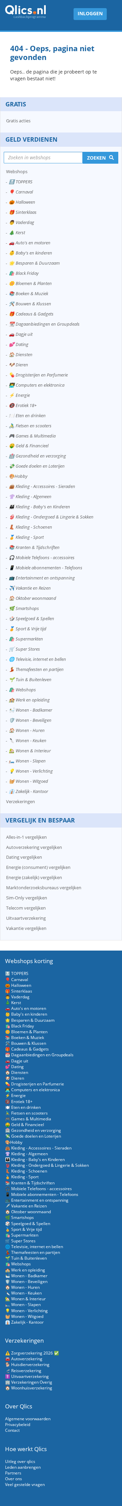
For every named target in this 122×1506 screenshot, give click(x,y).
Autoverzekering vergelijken (34, 847)
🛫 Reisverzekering (23, 1370)
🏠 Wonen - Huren (27, 730)
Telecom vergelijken (26, 908)
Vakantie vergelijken (26, 928)
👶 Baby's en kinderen (30, 253)
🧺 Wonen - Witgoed (28, 781)
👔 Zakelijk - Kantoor (28, 791)
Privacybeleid (17, 1424)
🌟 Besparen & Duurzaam (34, 263)
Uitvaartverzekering (26, 918)
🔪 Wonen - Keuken (27, 740)
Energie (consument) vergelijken (38, 867)
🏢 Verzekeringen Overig (28, 1382)
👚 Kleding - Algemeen (30, 496)
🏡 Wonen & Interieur (30, 751)
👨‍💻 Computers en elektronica (36, 385)
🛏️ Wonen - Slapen (27, 761)
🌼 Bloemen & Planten (30, 283)
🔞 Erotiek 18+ (23, 405)
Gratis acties (18, 121)
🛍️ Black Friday (24, 273)
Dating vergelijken (24, 857)
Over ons (13, 1479)
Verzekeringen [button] (20, 801)
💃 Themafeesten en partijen (36, 669)
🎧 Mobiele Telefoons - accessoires (42, 557)
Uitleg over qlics (20, 1461)
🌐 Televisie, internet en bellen (37, 659)
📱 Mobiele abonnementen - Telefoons (45, 568)
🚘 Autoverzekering (23, 1359)
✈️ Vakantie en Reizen (30, 588)
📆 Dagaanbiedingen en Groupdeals (44, 324)
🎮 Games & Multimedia (32, 436)
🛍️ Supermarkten (26, 639)
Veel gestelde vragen (25, 1484)
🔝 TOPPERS (21, 182)
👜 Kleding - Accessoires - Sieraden (42, 486)
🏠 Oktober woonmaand (32, 598)
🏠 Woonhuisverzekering (28, 1388)
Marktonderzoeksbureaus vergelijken (43, 887)
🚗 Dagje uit (21, 334)
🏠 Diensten (21, 354)
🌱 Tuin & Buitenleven (30, 679)
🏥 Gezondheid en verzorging (37, 456)
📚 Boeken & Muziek (28, 293)
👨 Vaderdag (21, 222)
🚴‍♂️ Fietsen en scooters (30, 426)
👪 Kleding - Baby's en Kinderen (39, 507)
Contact (12, 1430)
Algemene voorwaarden (27, 1419)
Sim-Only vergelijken (26, 898)
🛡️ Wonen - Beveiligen (30, 720)
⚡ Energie (19, 395)
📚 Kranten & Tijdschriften (34, 547)
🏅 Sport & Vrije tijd (27, 629)
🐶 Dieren (18, 365)
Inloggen (90, 13)
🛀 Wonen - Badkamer (30, 710)
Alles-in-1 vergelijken (26, 837)
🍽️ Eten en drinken (27, 415)
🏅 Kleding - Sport (26, 537)
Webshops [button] (16, 171)
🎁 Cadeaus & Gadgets (31, 314)
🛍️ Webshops (22, 690)
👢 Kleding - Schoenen (30, 527)
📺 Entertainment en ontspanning (42, 578)
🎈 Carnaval (21, 192)
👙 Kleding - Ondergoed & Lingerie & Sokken (51, 517)
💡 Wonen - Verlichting (31, 771)
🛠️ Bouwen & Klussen (30, 304)
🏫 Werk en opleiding (29, 700)
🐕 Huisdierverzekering (27, 1364)
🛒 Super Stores (24, 649)
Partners (13, 1473)
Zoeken (96, 158)
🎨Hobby (18, 476)
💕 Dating (18, 344)
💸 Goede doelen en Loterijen (37, 466)
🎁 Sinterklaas (23, 212)
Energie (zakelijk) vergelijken (34, 877)
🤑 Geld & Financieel (28, 446)
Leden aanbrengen (23, 1467)
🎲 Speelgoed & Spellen (31, 618)
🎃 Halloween (22, 202)
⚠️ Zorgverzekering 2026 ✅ (32, 1353)
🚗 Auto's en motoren (29, 243)
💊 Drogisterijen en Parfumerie (38, 375)
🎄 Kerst (17, 232)
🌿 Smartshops (24, 608)
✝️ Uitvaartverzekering (27, 1376)
